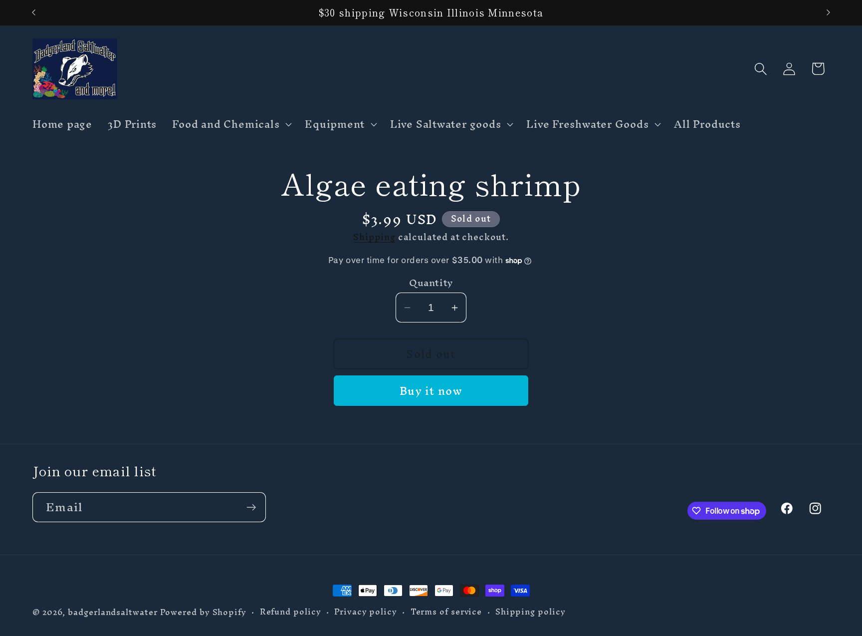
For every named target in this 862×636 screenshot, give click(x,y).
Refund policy (290, 612)
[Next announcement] (829, 12)
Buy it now (431, 390)
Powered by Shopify (203, 612)
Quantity (430, 283)
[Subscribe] (251, 507)
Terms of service (446, 612)
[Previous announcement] (34, 12)
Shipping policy (530, 612)
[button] (231, 124)
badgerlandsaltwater (112, 612)
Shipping (374, 237)
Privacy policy (365, 612)
